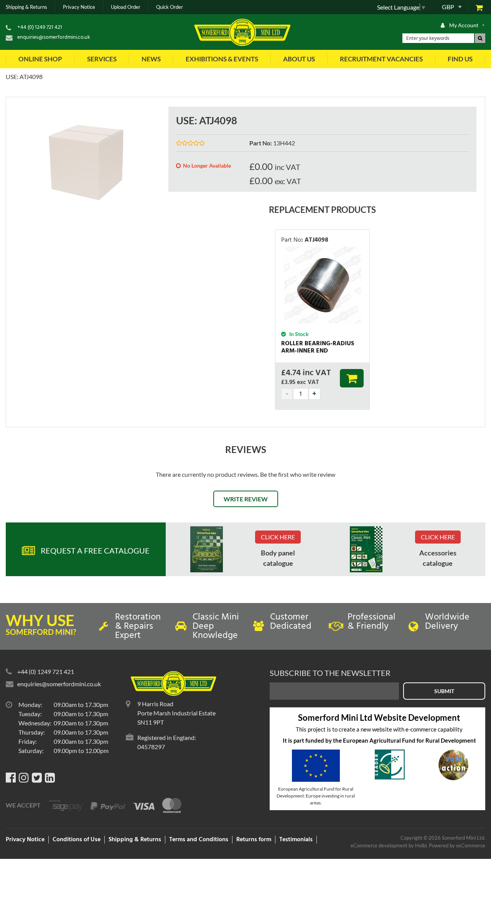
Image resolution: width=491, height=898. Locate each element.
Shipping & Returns (26, 7)
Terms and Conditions (198, 840)
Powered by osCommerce (457, 845)
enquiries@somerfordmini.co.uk (53, 37)
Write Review (246, 499)
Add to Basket (352, 378)
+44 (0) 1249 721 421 (39, 27)
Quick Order (169, 7)
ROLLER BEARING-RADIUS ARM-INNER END (317, 347)
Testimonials (296, 840)
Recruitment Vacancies (381, 59)
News (151, 59)
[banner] (206, 549)
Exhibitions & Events (222, 59)
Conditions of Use (77, 840)
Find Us (460, 59)
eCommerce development (379, 845)
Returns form (253, 840)
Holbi (421, 845)
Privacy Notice (79, 7)
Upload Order (125, 7)
